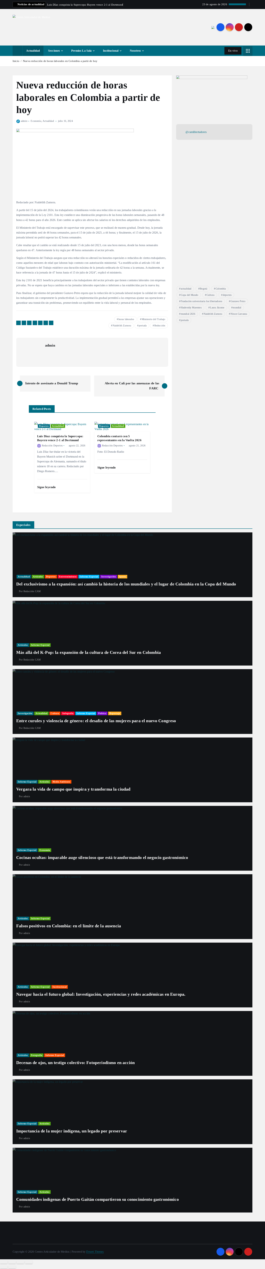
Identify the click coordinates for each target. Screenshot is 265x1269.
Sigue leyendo (46, 487)
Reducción (159, 325)
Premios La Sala (81, 50)
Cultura (210, 295)
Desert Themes (95, 1251)
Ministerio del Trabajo (153, 319)
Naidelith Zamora (122, 325)
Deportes (44, 426)
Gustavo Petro (238, 301)
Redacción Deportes (52, 445)
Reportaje (114, 713)
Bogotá (203, 288)
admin (24, 121)
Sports (122, 576)
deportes (227, 295)
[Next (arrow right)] (12, 1266)
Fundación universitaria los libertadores (201, 301)
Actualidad (33, 50)
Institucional (110, 50)
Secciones (54, 50)
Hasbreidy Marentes (191, 307)
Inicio (16, 61)
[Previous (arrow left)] (4, 1266)
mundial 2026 (188, 314)
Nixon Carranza (239, 314)
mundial (237, 307)
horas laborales (126, 319)
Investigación (108, 576)
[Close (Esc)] (4, 1262)
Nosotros (135, 50)
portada (143, 325)
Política (102, 713)
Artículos (38, 576)
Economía (36, 121)
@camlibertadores (196, 132)
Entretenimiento (68, 576)
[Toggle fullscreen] (20, 1262)
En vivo (233, 50)
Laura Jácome (217, 307)
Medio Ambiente (61, 782)
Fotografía (36, 1055)
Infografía (68, 713)
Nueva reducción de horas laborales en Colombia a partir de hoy (60, 61)
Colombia (221, 288)
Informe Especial (89, 576)
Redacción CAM (32, 591)
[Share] (12, 1262)
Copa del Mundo (189, 295)
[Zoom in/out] (29, 1262)
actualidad (186, 288)
